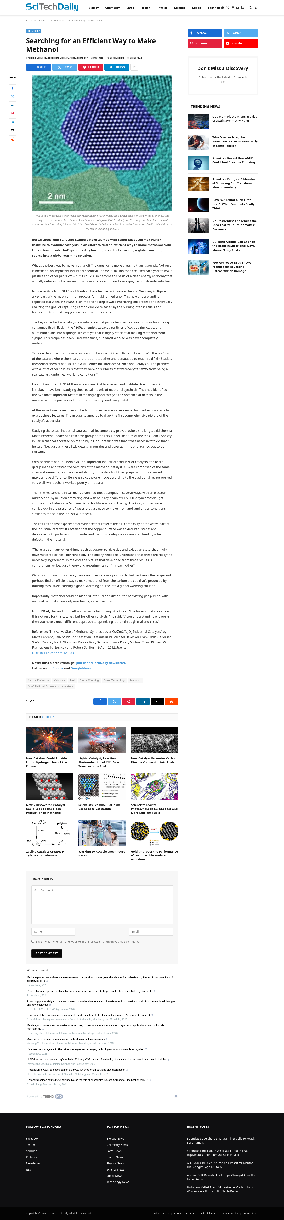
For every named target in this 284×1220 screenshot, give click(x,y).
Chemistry (112, 7)
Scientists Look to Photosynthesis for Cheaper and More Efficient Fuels (154, 809)
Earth (130, 7)
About (177, 1213)
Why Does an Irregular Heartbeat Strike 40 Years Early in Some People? (235, 141)
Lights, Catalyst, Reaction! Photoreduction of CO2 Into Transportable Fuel (98, 762)
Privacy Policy (230, 1213)
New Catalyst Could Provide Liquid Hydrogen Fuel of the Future (46, 762)
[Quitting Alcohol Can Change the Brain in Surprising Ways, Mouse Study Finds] (198, 246)
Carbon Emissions (38, 680)
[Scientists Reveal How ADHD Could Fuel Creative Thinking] (198, 163)
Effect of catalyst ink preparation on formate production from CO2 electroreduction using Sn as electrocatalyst (88, 1015)
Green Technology (114, 680)
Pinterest (32, 1157)
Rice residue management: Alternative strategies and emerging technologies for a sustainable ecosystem (85, 1049)
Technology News (118, 1182)
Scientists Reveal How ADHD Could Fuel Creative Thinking (233, 160)
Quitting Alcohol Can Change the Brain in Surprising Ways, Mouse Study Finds (233, 246)
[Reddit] (12, 139)
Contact (190, 1213)
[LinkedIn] (12, 105)
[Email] (12, 130)
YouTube (31, 1151)
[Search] (256, 7)
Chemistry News (117, 1145)
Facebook (32, 1138)
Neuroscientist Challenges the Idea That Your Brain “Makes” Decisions (234, 225)
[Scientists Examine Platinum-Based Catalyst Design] (102, 786)
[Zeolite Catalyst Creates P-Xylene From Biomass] (49, 833)
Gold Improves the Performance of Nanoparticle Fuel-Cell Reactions (154, 855)
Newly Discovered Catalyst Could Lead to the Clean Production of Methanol (45, 809)
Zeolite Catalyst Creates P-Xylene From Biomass (45, 853)
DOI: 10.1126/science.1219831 (54, 653)
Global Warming (89, 680)
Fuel (72, 680)
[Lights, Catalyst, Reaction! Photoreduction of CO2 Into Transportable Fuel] (102, 740)
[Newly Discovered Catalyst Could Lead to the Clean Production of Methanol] (49, 786)
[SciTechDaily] (52, 8)
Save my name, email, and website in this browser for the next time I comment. (87, 941)
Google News (81, 668)
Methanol (135, 680)
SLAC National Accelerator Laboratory (50, 686)
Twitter (30, 1145)
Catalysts (59, 680)
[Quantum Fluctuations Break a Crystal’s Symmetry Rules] (198, 121)
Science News (115, 1169)
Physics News (115, 1163)
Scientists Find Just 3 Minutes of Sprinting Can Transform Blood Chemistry (233, 183)
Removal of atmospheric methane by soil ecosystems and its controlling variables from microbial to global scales (90, 991)
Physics (162, 7)
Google (57, 668)
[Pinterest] (12, 113)
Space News (114, 1175)
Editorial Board (208, 1213)
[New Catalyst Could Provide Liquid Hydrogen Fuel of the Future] (49, 740)
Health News (115, 1157)
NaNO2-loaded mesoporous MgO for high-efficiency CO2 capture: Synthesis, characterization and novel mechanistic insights (97, 1059)
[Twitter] (12, 96)
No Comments (117, 58)
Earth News (114, 1151)
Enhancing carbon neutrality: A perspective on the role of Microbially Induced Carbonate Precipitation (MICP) (87, 1080)
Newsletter (33, 1163)
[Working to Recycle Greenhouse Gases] (102, 833)
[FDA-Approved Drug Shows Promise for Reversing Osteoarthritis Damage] (198, 267)
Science (179, 7)
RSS (28, 1169)
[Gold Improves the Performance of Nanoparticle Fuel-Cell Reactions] (154, 833)
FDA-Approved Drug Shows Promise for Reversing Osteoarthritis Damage (231, 267)
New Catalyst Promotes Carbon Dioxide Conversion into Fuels (154, 760)
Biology (93, 7)
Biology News (115, 1138)
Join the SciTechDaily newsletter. (101, 663)
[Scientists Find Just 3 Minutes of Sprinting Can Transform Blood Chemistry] (198, 184)
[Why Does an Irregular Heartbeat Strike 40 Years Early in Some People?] (198, 142)
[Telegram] (12, 122)
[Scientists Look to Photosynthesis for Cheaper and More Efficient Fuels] (154, 786)
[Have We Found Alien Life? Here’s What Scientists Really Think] (198, 205)
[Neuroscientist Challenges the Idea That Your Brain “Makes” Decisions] (198, 225)
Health (145, 7)
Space (196, 7)
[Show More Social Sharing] (134, 67)
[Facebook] (12, 88)
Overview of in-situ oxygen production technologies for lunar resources (66, 1039)
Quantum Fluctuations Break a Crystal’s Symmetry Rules (234, 118)
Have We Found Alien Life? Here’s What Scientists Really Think (233, 204)
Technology (215, 7)
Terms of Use (250, 1213)
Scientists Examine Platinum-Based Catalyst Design (99, 807)
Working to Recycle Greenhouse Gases (101, 853)
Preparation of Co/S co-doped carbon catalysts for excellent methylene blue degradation (76, 1069)
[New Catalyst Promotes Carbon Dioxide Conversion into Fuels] (154, 740)
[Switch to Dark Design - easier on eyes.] (250, 7)
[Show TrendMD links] (176, 1095)
